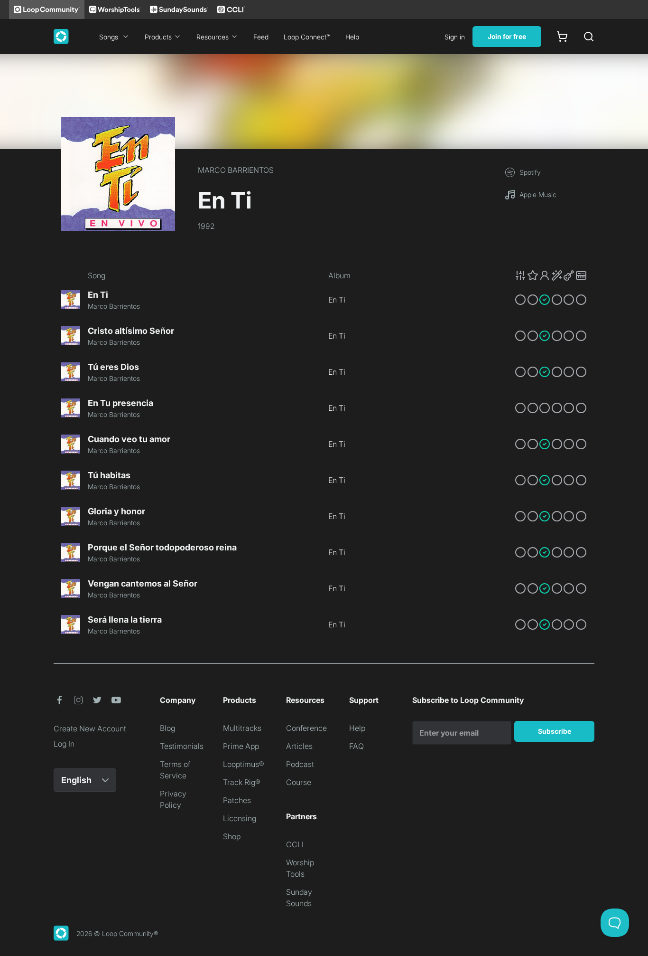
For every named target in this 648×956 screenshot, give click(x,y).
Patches (237, 800)
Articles (299, 746)
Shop (232, 836)
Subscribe (554, 731)
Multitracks (242, 728)
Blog (167, 728)
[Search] (588, 36)
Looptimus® (243, 764)
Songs (108, 37)
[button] (551, 275)
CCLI (295, 844)
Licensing (239, 818)
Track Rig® (241, 782)
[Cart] (562, 36)
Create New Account (90, 728)
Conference (306, 728)
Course (298, 782)
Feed (260, 37)
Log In (64, 743)
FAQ (356, 746)
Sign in (454, 37)
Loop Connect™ (307, 37)
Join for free (507, 36)
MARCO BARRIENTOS (236, 170)
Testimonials (182, 746)
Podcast (300, 764)
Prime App (241, 746)
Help (352, 37)
